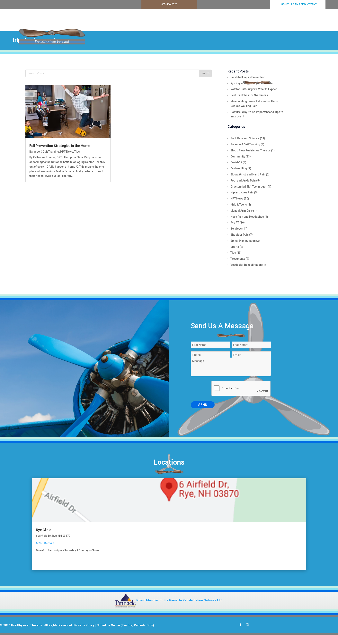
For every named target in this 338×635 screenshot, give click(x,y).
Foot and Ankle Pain (243, 180)
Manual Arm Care (241, 210)
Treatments (239, 19)
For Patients (280, 19)
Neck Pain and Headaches (247, 216)
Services (215, 19)
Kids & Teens (238, 204)
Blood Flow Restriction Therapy (250, 150)
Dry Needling (238, 168)
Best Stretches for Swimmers (249, 95)
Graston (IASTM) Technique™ (248, 186)
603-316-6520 (169, 4)
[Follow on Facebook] (240, 625)
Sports (234, 246)
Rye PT (234, 222)
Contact (316, 19)
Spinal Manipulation (243, 240)
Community (237, 156)
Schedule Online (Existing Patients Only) (125, 625)
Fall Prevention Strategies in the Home (59, 146)
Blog (302, 19)
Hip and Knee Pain (242, 192)
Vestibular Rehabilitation (246, 264)
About (262, 19)
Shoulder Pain (239, 234)
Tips (77, 151)
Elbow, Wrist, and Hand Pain (247, 174)
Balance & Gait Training (44, 151)
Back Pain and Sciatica (244, 138)
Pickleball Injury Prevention (247, 77)
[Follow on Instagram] (247, 625)
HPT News (66, 151)
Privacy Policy (84, 625)
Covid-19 (236, 162)
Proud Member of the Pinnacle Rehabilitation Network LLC (179, 600)
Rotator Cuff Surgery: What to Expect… (254, 89)
